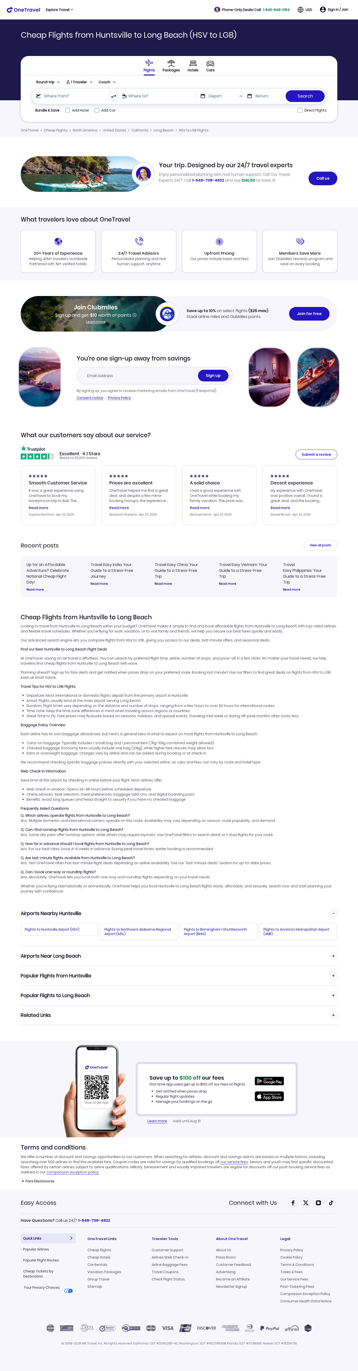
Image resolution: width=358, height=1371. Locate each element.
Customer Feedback (233, 1264)
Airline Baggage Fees (170, 1264)
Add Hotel (80, 110)
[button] (252, 10)
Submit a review (316, 454)
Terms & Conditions (297, 1264)
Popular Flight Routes (41, 1260)
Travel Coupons (165, 1271)
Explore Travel (57, 9)
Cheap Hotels (99, 1257)
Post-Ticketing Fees (297, 1286)
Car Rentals (97, 1264)
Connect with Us (253, 1203)
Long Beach (164, 130)
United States (114, 130)
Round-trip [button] (45, 82)
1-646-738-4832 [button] (94, 1220)
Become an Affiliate (233, 1279)
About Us (223, 1250)
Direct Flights (315, 110)
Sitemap (94, 1286)
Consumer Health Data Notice (306, 1301)
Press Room (226, 1257)
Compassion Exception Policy (305, 1293)
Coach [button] (104, 82)
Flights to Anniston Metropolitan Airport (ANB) (297, 931)
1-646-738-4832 (208, 180)
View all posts (320, 545)
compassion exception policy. (73, 1172)
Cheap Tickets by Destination (38, 1274)
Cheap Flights (55, 130)
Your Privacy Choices (42, 1287)
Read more (35, 590)
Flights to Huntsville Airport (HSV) (52, 929)
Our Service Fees (294, 1279)
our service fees (234, 1161)
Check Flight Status (168, 1279)
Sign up (213, 375)
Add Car (108, 110)
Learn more (95, 321)
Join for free (309, 313)
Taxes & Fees (291, 1271)
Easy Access (38, 1203)
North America (85, 130)
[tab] (149, 65)
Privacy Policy (119, 397)
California (140, 130)
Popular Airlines (36, 1249)
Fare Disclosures (40, 1181)
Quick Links (32, 1238)
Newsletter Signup (231, 1286)
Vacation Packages (104, 1271)
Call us (323, 178)
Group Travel (98, 1279)
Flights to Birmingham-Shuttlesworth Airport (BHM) (215, 931)
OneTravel (29, 130)
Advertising (226, 1271)
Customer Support (167, 1250)
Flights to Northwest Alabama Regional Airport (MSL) (137, 931)
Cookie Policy (291, 1257)
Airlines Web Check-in (170, 1257)
